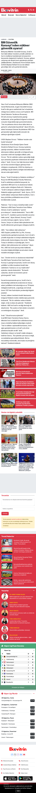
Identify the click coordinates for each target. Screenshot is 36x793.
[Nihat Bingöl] (4, 612)
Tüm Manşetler (25, 769)
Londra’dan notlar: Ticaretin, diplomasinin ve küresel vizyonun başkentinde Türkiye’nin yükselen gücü (21, 622)
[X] (15, 754)
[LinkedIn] (21, 754)
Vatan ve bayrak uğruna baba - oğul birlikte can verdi (20, 638)
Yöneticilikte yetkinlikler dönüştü (20, 630)
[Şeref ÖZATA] (4, 604)
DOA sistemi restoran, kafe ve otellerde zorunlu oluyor (22, 613)
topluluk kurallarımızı (16, 519)
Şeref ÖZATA (14, 602)
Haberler (3, 39)
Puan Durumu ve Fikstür (9, 769)
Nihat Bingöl (14, 610)
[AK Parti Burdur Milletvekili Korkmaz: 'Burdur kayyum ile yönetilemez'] (9, 457)
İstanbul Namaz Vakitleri (9, 765)
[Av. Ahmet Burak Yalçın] (4, 596)
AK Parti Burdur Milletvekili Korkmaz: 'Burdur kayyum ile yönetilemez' (9, 465)
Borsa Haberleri (21, 15)
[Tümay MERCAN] (4, 629)
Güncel (3, 15)
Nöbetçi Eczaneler (8, 760)
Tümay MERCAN (14, 628)
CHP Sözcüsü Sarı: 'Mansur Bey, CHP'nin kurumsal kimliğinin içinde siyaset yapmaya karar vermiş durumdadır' (9, 447)
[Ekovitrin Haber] (10, 10)
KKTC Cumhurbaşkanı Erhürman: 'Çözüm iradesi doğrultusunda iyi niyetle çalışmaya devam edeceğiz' (9, 428)
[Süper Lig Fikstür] (34, 693)
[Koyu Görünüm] (28, 10)
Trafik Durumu (24, 765)
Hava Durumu (24, 760)
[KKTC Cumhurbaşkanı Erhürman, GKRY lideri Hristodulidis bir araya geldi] (27, 419)
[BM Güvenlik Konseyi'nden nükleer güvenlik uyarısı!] (18, 84)
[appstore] (10, 778)
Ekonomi (11, 15)
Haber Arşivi (24, 773)
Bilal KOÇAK (13, 635)
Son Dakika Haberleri (8, 773)
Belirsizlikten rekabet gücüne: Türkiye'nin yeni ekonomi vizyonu (20, 605)
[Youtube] (24, 754)
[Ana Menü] (33, 10)
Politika (11, 39)
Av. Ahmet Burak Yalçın (17, 594)
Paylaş (5, 96)
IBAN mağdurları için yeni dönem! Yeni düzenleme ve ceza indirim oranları (21, 597)
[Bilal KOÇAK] (4, 637)
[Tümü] (34, 590)
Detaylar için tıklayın (18, 687)
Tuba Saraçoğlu (15, 619)
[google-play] (25, 778)
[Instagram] (18, 754)
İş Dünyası (31, 15)
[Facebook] (12, 754)
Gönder (5, 513)
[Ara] (31, 10)
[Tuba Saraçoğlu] (4, 621)
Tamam (18, 790)
